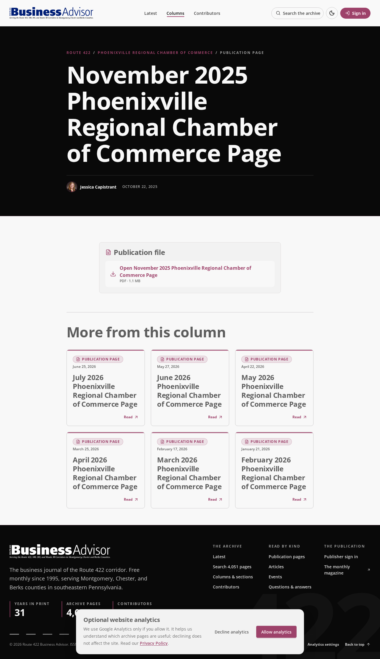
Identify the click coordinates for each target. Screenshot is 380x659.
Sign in (359, 13)
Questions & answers (290, 587)
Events (275, 577)
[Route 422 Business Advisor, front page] (51, 13)
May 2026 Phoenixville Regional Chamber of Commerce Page (273, 390)
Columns (175, 13)
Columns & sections (233, 577)
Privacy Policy (154, 643)
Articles (276, 566)
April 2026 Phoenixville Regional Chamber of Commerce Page (105, 473)
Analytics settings (323, 644)
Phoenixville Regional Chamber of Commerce (155, 52)
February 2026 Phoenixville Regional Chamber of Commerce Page (273, 473)
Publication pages (287, 556)
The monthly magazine (337, 570)
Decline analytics (232, 632)
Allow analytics (276, 632)
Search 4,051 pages (232, 566)
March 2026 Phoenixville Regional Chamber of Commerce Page (189, 473)
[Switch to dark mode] (332, 13)
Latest (150, 13)
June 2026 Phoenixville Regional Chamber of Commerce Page (189, 390)
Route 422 (78, 52)
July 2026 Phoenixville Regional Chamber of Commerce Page (105, 390)
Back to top (355, 644)
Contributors (207, 13)
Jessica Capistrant (98, 187)
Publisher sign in (341, 556)
